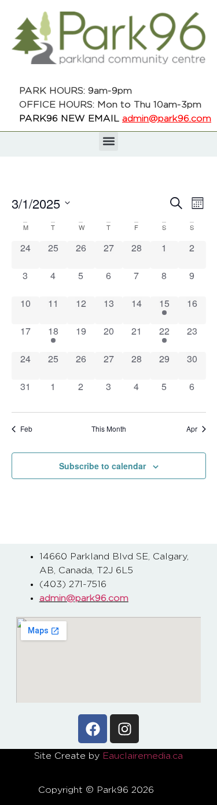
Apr (191, 428)
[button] (108, 141)
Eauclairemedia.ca (142, 756)
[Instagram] (124, 728)
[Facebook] (92, 728)
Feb (26, 428)
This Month (108, 428)
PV (172, 790)
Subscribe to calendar (102, 466)
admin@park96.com (166, 118)
